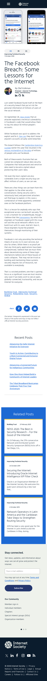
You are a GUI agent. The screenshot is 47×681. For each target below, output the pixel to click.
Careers (8, 674)
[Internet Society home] (23, 4)
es (26, 51)
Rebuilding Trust (20, 293)
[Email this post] (35, 308)
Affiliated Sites (32, 674)
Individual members (13, 608)
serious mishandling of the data (17, 150)
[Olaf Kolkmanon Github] (20, 95)
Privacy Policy (24, 580)
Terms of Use (19, 669)
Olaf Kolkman (24, 88)
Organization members (14, 619)
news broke (25, 117)
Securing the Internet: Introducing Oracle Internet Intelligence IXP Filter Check (22, 474)
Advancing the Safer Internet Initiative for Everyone (22, 345)
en (11, 51)
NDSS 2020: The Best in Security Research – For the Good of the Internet (22, 432)
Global (7, 295)
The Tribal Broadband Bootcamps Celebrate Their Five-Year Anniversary (24, 386)
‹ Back (11, 309)
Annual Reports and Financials (23, 670)
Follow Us (18, 674)
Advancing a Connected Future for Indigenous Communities (23, 366)
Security (33, 293)
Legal (29, 669)
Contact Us (31, 671)
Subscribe (18, 588)
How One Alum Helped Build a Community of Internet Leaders (23, 375)
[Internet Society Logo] (16, 645)
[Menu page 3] (25, 629)
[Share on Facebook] (19, 308)
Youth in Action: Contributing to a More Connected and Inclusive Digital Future (24, 356)
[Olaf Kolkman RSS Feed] (23, 95)
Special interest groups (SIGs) (17, 615)
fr (18, 51)
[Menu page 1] (21, 629)
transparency (24, 217)
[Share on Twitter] (27, 308)
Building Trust (10, 291)
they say (22, 136)
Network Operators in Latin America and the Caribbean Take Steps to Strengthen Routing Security (22, 516)
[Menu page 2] (23, 629)
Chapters (8, 612)
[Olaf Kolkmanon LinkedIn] (16, 95)
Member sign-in (11, 604)
